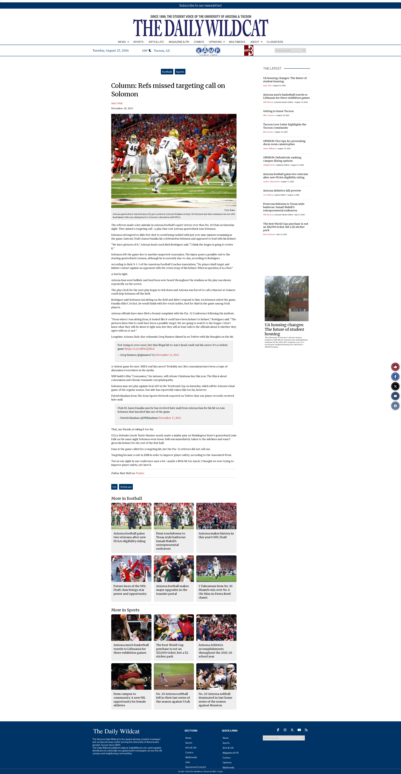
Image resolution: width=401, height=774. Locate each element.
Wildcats (126, 487)
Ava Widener (268, 195)
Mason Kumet (269, 234)
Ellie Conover (268, 115)
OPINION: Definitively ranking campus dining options (282, 159)
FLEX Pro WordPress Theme (197, 771)
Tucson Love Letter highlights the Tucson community (284, 126)
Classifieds (275, 41)
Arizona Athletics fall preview (282, 190)
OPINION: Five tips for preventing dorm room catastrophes (284, 142)
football (167, 71)
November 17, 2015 (169, 418)
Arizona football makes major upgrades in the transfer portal (172, 590)
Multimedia (237, 41)
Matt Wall (116, 103)
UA (114, 487)
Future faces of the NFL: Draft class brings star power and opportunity (130, 590)
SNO (214, 771)
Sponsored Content (195, 767)
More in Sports (125, 610)
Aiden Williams (269, 148)
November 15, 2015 (167, 355)
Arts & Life (156, 41)
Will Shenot (268, 102)
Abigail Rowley (269, 165)
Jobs (187, 762)
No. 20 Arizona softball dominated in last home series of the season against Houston (215, 699)
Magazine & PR (179, 41)
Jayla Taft (267, 85)
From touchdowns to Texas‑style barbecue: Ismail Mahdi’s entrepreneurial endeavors (284, 207)
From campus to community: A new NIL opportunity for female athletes (130, 699)
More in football (126, 498)
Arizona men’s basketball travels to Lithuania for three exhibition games (286, 96)
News (122, 41)
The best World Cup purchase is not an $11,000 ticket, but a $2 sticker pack (285, 227)
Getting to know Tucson (278, 111)
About (254, 41)
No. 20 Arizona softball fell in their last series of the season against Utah (173, 697)
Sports (138, 41)
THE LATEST (272, 68)
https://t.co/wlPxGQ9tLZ (140, 348)
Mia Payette (268, 132)
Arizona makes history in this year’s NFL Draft (216, 535)
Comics (199, 41)
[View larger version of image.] (174, 161)
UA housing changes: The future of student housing (284, 329)
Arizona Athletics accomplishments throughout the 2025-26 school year (215, 650)
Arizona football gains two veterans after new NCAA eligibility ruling (285, 176)
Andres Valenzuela (271, 181)
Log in (220, 771)
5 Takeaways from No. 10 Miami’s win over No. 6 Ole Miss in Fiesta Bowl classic (215, 591)
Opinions (215, 41)
